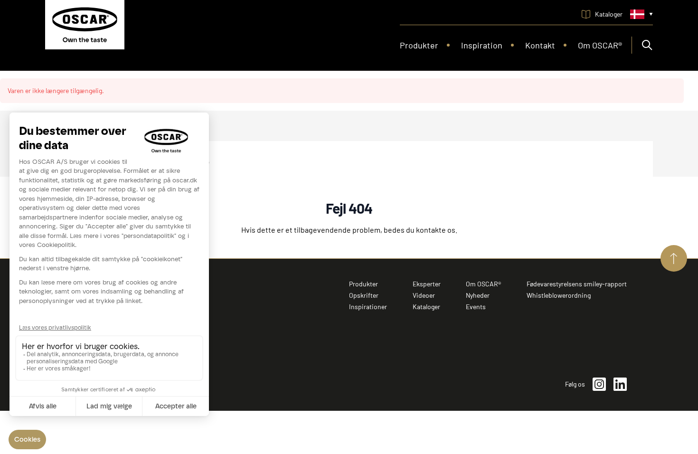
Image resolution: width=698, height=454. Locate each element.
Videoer (424, 295)
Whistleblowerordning (559, 295)
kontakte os (435, 229)
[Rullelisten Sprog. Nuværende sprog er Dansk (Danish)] (641, 14)
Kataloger (426, 307)
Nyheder (478, 295)
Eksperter (427, 284)
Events (476, 307)
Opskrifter (363, 295)
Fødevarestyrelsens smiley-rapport (577, 284)
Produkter (363, 284)
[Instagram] (599, 384)
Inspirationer (368, 307)
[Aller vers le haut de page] (673, 258)
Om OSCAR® (483, 284)
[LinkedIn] (620, 384)
